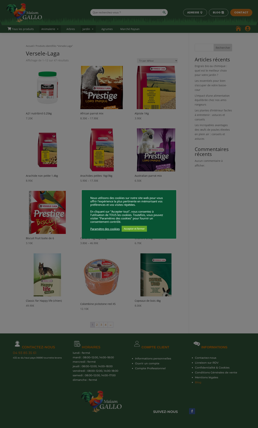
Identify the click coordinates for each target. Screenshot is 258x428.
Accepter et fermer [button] (134, 228)
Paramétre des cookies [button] (105, 229)
